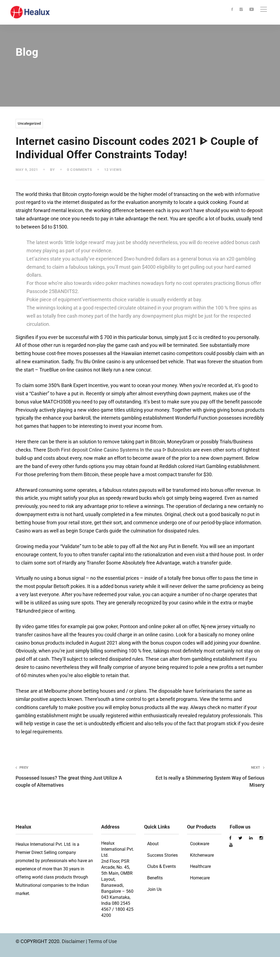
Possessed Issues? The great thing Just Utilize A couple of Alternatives (69, 776)
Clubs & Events (161, 866)
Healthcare (200, 866)
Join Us (154, 889)
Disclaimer (74, 941)
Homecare (200, 877)
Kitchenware (202, 855)
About (153, 843)
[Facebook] (232, 9)
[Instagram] (241, 9)
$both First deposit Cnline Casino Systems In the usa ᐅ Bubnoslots (119, 450)
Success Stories (162, 855)
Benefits (155, 877)
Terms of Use (102, 941)
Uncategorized (29, 123)
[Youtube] (251, 9)
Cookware (199, 843)
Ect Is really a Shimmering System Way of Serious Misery (210, 776)
